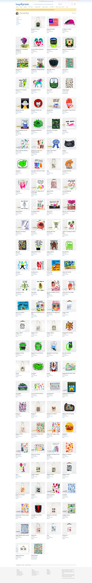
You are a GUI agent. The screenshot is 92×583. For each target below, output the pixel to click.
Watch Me (18, 251)
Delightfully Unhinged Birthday (37, 69)
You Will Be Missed (35, 211)
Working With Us (19, 571)
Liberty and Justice (51, 29)
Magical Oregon (50, 474)
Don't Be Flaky (65, 251)
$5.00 (48, 32)
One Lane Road (34, 31)
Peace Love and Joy (35, 454)
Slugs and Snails (19, 434)
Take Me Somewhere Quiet (68, 49)
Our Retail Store (19, 572)
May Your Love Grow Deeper (68, 211)
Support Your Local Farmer (37, 353)
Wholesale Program (20, 573)
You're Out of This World (52, 130)
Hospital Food (50, 110)
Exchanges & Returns (35, 573)
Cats (48, 170)
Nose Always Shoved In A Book (38, 170)
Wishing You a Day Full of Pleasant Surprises (36, 151)
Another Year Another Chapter (22, 515)
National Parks (50, 191)
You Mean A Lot (34, 272)
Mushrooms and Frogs (52, 515)
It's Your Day (49, 272)
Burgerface (64, 434)
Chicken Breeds (65, 89)
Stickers (17, 22)
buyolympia (18, 565)
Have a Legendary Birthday (22, 150)
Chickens (33, 494)
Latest (21, 7)
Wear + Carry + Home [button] (60, 7)
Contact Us (34, 570)
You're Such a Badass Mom (37, 434)
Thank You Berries (51, 494)
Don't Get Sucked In (66, 353)
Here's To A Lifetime (20, 312)
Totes (17, 24)
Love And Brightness (66, 191)
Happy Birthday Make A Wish (68, 373)
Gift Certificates (19, 575)
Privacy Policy (34, 575)
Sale (67, 7)
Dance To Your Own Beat (21, 89)
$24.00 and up (65, 93)
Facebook (48, 570)
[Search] (72, 4)
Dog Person (18, 170)
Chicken (64, 150)
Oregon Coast (65, 312)
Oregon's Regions (35, 474)
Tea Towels (18, 23)
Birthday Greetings (20, 110)
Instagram (48, 571)
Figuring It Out (19, 69)
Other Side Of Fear (51, 69)
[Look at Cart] (74, 4)
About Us (18, 570)
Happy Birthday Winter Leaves (22, 535)
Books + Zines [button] (45, 7)
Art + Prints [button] (30, 7)
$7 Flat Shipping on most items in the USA (46, 1)
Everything (18, 17)
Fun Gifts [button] (52, 7)
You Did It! (64, 494)
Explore (25, 7)
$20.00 (48, 174)
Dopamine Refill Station (36, 130)
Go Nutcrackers (50, 393)
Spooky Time (18, 454)
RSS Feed (48, 573)
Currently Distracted (66, 170)
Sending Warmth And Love (68, 393)
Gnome (17, 373)
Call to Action (65, 69)
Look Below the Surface (36, 515)
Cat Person (33, 373)
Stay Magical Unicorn (36, 89)
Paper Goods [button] (37, 7)
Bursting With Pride (51, 231)
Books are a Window (66, 454)
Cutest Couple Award (51, 150)
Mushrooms (33, 535)
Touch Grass (49, 89)
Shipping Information (35, 571)
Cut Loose (18, 272)
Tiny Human (33, 292)
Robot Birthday (19, 211)
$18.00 (32, 32)
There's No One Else (66, 272)
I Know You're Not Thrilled (68, 292)
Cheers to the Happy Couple (53, 434)
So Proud (33, 231)
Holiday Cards (19, 19)
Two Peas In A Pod (20, 292)
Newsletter (48, 572)
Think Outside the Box (36, 251)
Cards (17, 18)
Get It (17, 474)
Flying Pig (18, 191)
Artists (17, 7)
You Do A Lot (49, 211)
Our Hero (64, 130)
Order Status (34, 572)
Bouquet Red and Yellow (67, 332)
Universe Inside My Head (52, 49)
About (18, 569)
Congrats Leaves (66, 515)
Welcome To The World (21, 231)
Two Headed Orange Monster (69, 110)
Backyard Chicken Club (36, 110)
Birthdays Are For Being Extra (53, 312)
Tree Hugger (18, 393)
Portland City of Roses (52, 413)
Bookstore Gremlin (35, 29)
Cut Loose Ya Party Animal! (37, 393)
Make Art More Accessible (68, 413)
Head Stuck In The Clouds (52, 353)
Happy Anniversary (20, 555)
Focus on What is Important (37, 49)
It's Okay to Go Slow (66, 29)
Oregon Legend (50, 251)
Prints (17, 20)
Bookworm (18, 413)
